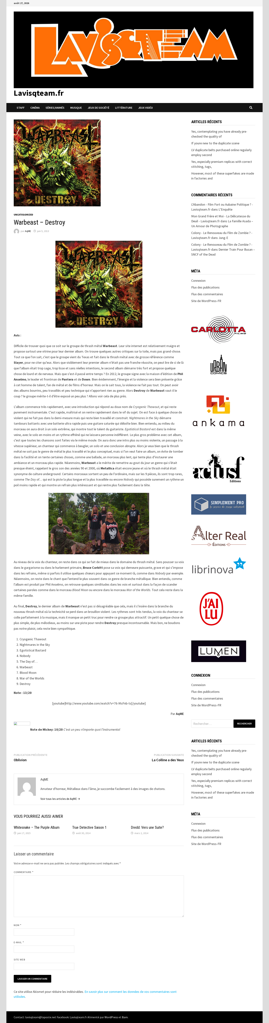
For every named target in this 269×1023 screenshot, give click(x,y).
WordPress (111, 1017)
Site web (19, 959)
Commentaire (23, 872)
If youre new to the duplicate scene (215, 143)
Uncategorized (23, 214)
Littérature (123, 107)
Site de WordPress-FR (206, 301)
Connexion (198, 280)
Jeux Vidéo (145, 107)
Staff (21, 107)
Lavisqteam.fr (39, 93)
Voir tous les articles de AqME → (60, 799)
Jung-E (223, 238)
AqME (28, 231)
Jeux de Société (98, 107)
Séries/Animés (55, 107)
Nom (17, 925)
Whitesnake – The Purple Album (36, 827)
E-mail (19, 942)
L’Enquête (225, 209)
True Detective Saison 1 (89, 827)
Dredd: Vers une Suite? (147, 827)
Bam (125, 1017)
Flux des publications (205, 287)
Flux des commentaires (207, 294)
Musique (76, 107)
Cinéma (35, 107)
